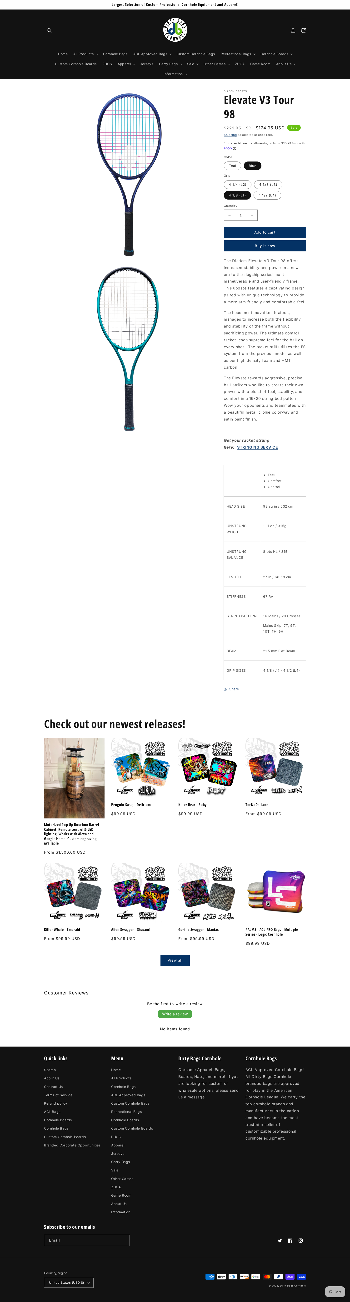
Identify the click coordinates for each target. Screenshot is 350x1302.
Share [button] (234, 689)
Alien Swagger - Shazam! (130, 929)
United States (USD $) (66, 1282)
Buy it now (265, 246)
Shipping (230, 135)
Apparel (117, 1145)
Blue (252, 166)
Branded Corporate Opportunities (72, 1145)
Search (50, 1070)
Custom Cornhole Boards (65, 1137)
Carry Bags (120, 1162)
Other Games (122, 1179)
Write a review (175, 1014)
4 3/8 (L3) (268, 184)
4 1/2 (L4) (267, 195)
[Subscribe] (124, 1240)
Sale (114, 1170)
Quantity (230, 206)
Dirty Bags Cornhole (293, 1285)
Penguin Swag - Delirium (131, 805)
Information (120, 1212)
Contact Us (53, 1087)
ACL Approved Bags (128, 1095)
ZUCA (116, 1187)
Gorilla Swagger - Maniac (198, 929)
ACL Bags (52, 1112)
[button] (49, 30)
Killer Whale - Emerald (62, 929)
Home (116, 1070)
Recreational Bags (126, 1112)
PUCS (116, 1137)
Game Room (121, 1195)
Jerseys (117, 1153)
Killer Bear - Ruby (192, 805)
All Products (121, 1078)
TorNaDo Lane (256, 805)
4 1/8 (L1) (237, 195)
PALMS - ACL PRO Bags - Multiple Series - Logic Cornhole (271, 932)
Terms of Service (58, 1095)
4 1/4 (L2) (237, 184)
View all (175, 960)
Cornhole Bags (56, 1128)
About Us (52, 1078)
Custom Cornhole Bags (130, 1103)
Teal (232, 166)
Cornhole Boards (58, 1120)
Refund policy (55, 1103)
